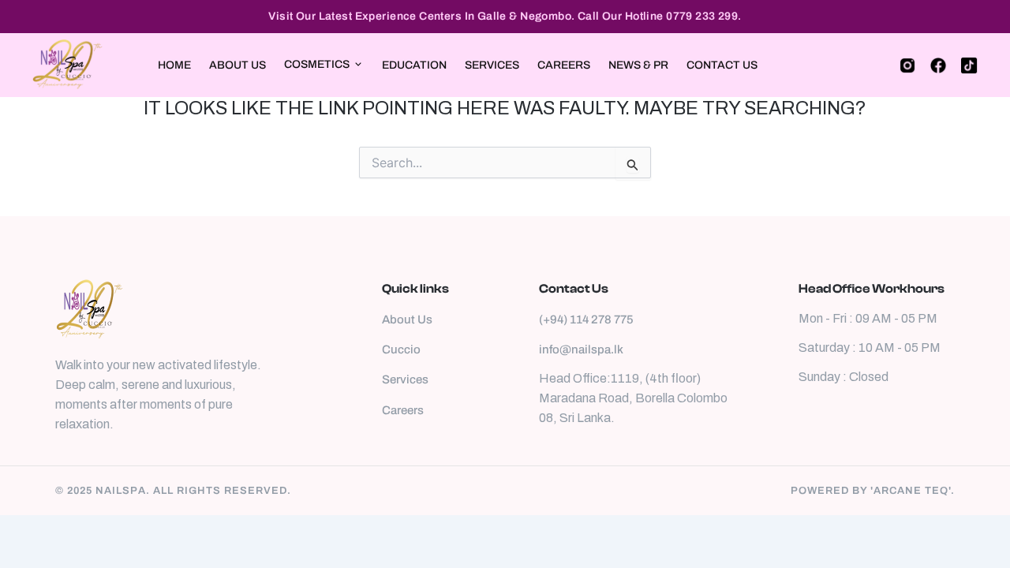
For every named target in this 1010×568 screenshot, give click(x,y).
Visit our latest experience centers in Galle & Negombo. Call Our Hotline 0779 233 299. (504, 16)
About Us (237, 65)
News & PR (638, 65)
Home (174, 65)
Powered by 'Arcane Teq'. (873, 490)
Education (414, 65)
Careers (563, 65)
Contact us (722, 65)
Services (492, 65)
